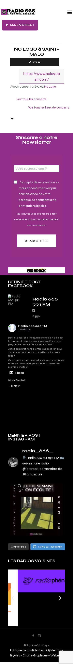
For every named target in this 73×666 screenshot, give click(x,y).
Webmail (56, 655)
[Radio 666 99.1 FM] (16, 299)
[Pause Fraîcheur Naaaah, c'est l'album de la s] (36, 509)
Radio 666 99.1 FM (32, 326)
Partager (15, 386)
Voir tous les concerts (31, 99)
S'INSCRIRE (36, 241)
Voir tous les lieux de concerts (48, 107)
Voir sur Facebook (17, 380)
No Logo (50, 86)
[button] (12, 597)
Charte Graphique (35, 655)
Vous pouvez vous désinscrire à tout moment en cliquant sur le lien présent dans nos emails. (36, 219)
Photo (19, 373)
